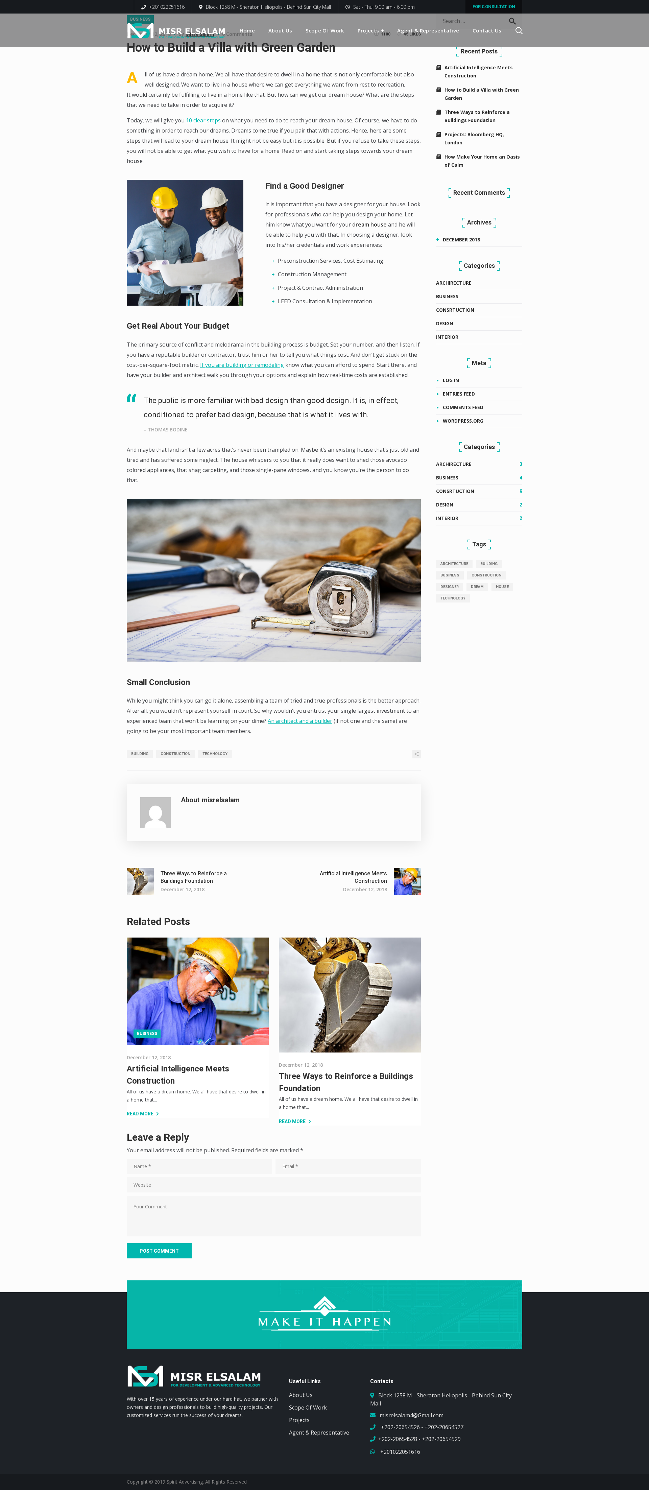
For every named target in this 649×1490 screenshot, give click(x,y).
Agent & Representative (319, 1432)
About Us (301, 1395)
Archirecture (454, 283)
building (139, 754)
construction (175, 754)
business (449, 575)
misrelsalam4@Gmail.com (411, 1415)
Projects (299, 1420)
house (502, 587)
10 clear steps (203, 120)
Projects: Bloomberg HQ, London (474, 138)
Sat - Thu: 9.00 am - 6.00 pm (384, 7)
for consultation (494, 6)
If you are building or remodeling (242, 365)
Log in (451, 380)
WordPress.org (463, 421)
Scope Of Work (308, 1407)
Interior (447, 337)
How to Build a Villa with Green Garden (481, 94)
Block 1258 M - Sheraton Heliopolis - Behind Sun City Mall (268, 7)
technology (214, 754)
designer (449, 587)
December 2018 (461, 239)
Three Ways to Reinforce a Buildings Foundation (477, 116)
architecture (454, 564)
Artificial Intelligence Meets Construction (478, 71)
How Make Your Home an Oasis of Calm (482, 160)
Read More (140, 1113)
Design (444, 323)
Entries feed (459, 394)
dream (477, 587)
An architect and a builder (300, 721)
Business (147, 1033)
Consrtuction (455, 310)
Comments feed (463, 407)
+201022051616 (166, 7)
